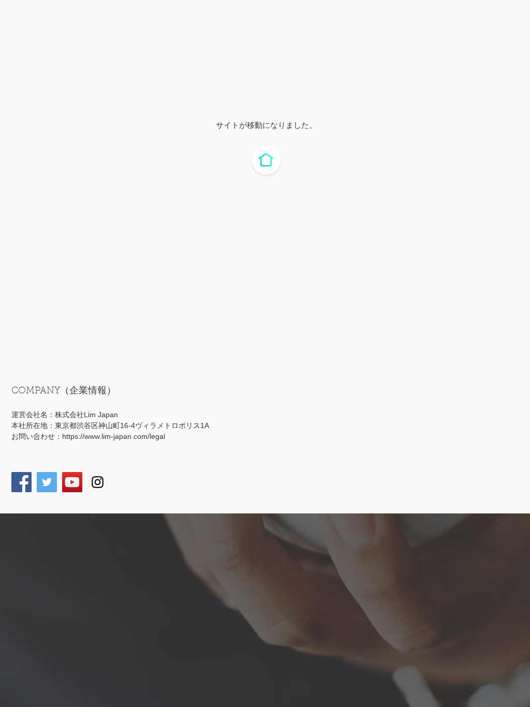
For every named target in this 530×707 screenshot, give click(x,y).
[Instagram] (97, 482)
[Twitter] (47, 482)
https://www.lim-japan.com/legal (113, 436)
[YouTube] (72, 482)
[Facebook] (21, 482)
